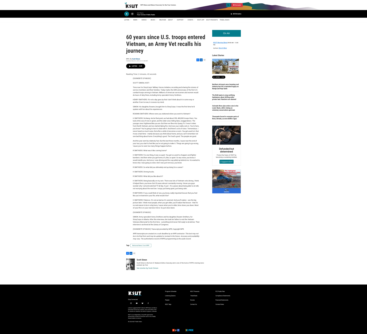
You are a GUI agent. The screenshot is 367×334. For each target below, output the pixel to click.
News (135, 20)
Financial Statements (222, 300)
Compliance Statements (223, 295)
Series (144, 20)
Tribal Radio (224, 20)
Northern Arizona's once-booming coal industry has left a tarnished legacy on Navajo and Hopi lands (225, 86)
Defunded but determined (226, 150)
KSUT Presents (212, 20)
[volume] (132, 14)
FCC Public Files (220, 291)
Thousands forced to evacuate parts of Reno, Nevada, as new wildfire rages (225, 118)
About (170, 20)
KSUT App (200, 20)
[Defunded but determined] (226, 135)
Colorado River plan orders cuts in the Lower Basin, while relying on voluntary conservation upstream (225, 108)
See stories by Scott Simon (147, 268)
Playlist (167, 300)
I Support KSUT (226, 161)
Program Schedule (170, 291)
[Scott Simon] (130, 264)
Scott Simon (136, 59)
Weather (162, 20)
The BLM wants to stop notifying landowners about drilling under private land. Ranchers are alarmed (224, 97)
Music (153, 20)
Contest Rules (220, 304)
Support (180, 20)
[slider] (135, 14)
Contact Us (193, 304)
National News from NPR (140, 245)
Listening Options (170, 295)
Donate (238, 5)
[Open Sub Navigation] (130, 20)
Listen (126, 20)
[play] (126, 14)
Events (190, 20)
